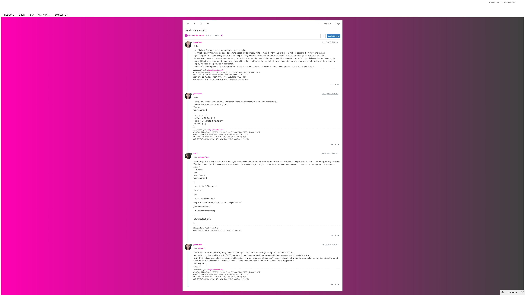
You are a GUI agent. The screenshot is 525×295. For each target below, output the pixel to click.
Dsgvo (499, 2)
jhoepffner (197, 42)
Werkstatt (43, 15)
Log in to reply (333, 36)
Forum (21, 15)
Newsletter (60, 15)
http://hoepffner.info (215, 70)
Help (31, 15)
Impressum (509, 2)
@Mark (201, 248)
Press (492, 2)
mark (195, 153)
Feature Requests (196, 35)
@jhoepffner (203, 157)
